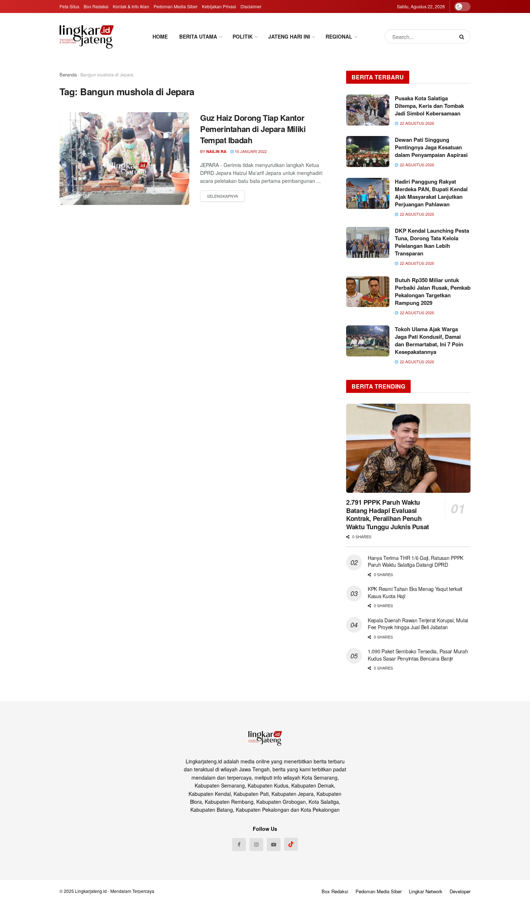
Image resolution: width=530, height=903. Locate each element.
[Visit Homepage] (86, 36)
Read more (222, 196)
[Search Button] (463, 36)
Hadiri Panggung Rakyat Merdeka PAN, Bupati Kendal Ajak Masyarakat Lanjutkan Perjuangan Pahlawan (431, 192)
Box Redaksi (96, 6)
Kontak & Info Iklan (131, 6)
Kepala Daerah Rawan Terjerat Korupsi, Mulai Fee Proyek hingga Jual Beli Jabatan (418, 624)
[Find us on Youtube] (274, 844)
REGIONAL (339, 36)
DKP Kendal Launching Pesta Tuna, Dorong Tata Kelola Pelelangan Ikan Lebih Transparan (432, 242)
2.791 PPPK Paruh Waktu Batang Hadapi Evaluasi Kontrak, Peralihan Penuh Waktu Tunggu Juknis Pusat (387, 514)
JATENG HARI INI (289, 36)
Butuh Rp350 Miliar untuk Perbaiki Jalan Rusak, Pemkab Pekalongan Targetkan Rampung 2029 (433, 291)
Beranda (68, 74)
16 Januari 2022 (250, 151)
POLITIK (243, 36)
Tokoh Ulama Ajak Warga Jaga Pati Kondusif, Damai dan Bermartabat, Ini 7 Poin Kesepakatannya (429, 340)
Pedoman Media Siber (176, 6)
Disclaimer (250, 6)
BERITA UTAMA (198, 36)
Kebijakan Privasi (219, 6)
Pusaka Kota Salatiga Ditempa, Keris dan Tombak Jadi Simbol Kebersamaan (429, 105)
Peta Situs (69, 6)
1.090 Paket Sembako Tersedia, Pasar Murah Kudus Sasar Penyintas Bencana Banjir (418, 655)
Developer (460, 891)
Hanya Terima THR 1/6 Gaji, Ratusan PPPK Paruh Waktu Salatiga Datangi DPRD (415, 561)
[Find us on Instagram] (256, 844)
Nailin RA (216, 151)
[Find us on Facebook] (239, 844)
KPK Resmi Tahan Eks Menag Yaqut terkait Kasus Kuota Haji (415, 592)
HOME (160, 36)
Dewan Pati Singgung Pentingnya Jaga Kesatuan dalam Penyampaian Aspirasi (431, 147)
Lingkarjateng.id (91, 891)
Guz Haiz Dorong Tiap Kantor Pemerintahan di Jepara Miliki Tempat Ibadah (252, 129)
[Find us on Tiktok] (291, 844)
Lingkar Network (425, 891)
